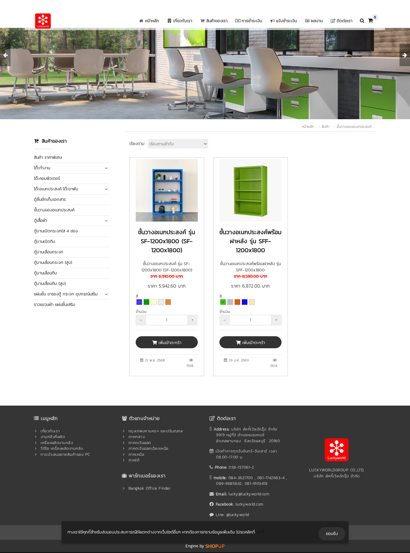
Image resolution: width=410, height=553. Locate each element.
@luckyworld (237, 515)
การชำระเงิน (252, 21)
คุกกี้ (260, 532)
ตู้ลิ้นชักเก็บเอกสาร (50, 199)
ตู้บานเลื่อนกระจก (48, 252)
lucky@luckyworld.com (248, 494)
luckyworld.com (250, 504)
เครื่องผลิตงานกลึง (57, 443)
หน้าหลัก (152, 21)
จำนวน (141, 311)
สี (137, 296)
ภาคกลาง (136, 437)
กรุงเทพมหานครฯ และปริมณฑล (155, 431)
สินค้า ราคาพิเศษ (48, 157)
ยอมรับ (332, 533)
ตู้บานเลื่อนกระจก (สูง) (53, 262)
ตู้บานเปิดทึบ (44, 241)
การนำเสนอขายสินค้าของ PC (65, 454)
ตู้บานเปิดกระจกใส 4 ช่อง (56, 231)
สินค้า (325, 126)
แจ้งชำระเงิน (286, 21)
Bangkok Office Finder (149, 488)
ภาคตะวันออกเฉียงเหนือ (148, 448)
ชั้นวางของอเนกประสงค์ (354, 126)
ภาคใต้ (134, 460)
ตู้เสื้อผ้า (40, 220)
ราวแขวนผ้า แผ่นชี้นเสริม (54, 304)
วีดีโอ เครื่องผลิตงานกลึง (62, 448)
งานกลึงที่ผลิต (53, 437)
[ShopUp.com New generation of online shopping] (215, 546)
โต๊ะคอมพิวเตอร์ (47, 178)
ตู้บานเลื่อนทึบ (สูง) (50, 283)
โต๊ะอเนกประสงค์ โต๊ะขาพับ (56, 189)
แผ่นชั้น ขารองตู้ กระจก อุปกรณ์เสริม (66, 294)
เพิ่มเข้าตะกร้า (169, 343)
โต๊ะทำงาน (42, 168)
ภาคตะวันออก (139, 443)
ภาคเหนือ (136, 454)
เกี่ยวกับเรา (182, 21)
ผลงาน (317, 21)
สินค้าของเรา (217, 21)
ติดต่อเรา (344, 21)
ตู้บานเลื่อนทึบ (45, 273)
